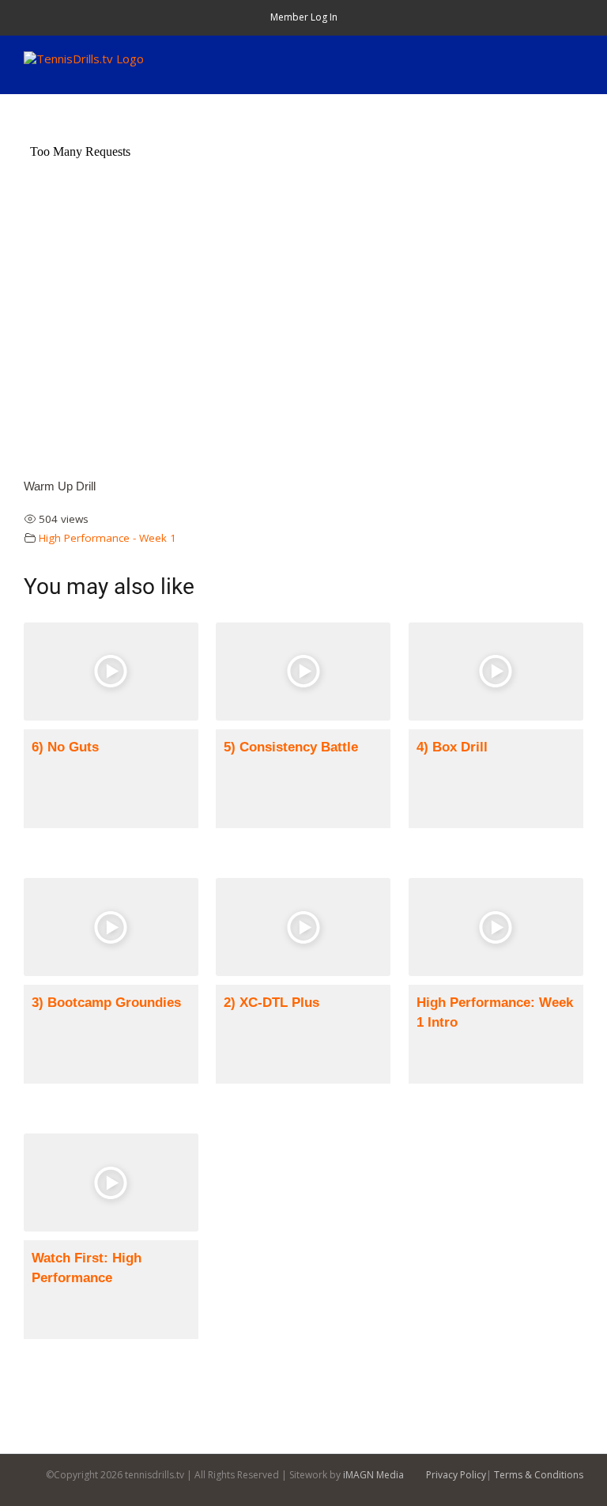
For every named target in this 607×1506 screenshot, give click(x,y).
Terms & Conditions (538, 1474)
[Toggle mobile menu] (577, 59)
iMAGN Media (373, 1474)
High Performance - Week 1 (107, 538)
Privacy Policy (456, 1474)
